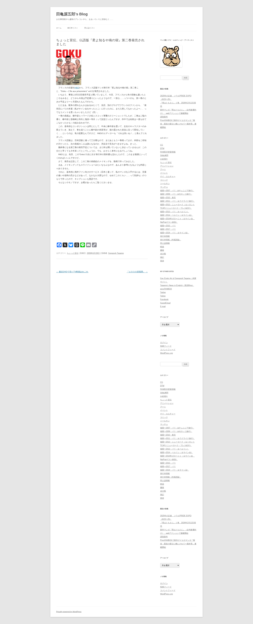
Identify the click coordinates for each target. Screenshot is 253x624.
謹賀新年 (164, 117)
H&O (77, 87)
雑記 (162, 257)
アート (163, 169)
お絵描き (164, 159)
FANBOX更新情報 (168, 152)
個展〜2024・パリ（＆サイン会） (174, 233)
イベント (164, 173)
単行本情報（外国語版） (170, 240)
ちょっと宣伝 (72, 253)
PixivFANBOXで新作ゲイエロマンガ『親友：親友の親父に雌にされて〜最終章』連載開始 (178, 123)
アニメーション (166, 166)
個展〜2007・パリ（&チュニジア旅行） (177, 190)
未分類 (163, 254)
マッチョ (164, 187)
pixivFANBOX (166, 289)
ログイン (164, 342)
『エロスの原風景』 (137, 272)
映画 (162, 247)
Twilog (162, 296)
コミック (164, 180)
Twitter (163, 292)
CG (161, 145)
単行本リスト (72, 28)
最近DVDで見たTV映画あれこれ (72, 272)
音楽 (162, 261)
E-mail (163, 306)
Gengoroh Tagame (116, 253)
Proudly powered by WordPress (68, 612)
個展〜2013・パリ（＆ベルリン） (174, 212)
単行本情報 (165, 236)
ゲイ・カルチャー (167, 176)
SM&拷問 (164, 155)
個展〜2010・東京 (168, 197)
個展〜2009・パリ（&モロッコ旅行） (176, 194)
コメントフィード (167, 350)
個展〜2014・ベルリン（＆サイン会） (176, 215)
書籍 (162, 250)
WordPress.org (166, 353)
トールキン (165, 183)
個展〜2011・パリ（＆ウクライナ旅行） (177, 201)
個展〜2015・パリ (168, 226)
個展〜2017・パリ (168, 229)
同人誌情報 (165, 243)
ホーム (58, 28)
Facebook (164, 299)
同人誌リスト (89, 28)
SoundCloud (165, 303)
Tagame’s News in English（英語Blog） (177, 285)
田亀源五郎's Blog (72, 14)
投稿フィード (166, 346)
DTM (162, 148)
